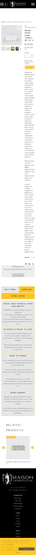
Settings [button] (18, 552)
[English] (1, 4)
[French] (5, 4)
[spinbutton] (29, 55)
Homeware (18, 524)
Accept (26, 549)
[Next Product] (32, 447)
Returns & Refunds (18, 503)
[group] (18, 450)
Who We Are (18, 498)
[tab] (10, 289)
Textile (18, 521)
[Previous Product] (3, 447)
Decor (18, 516)
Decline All (10, 549)
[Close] (33, 540)
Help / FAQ (18, 501)
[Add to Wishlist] (19, 28)
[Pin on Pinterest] (29, 264)
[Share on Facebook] (26, 264)
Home (3, 22)
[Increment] (32, 55)
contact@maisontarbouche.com (19, 490)
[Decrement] (26, 55)
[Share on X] (33, 264)
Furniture (18, 518)
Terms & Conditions (18, 506)
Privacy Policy (18, 508)
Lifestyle (18, 526)
